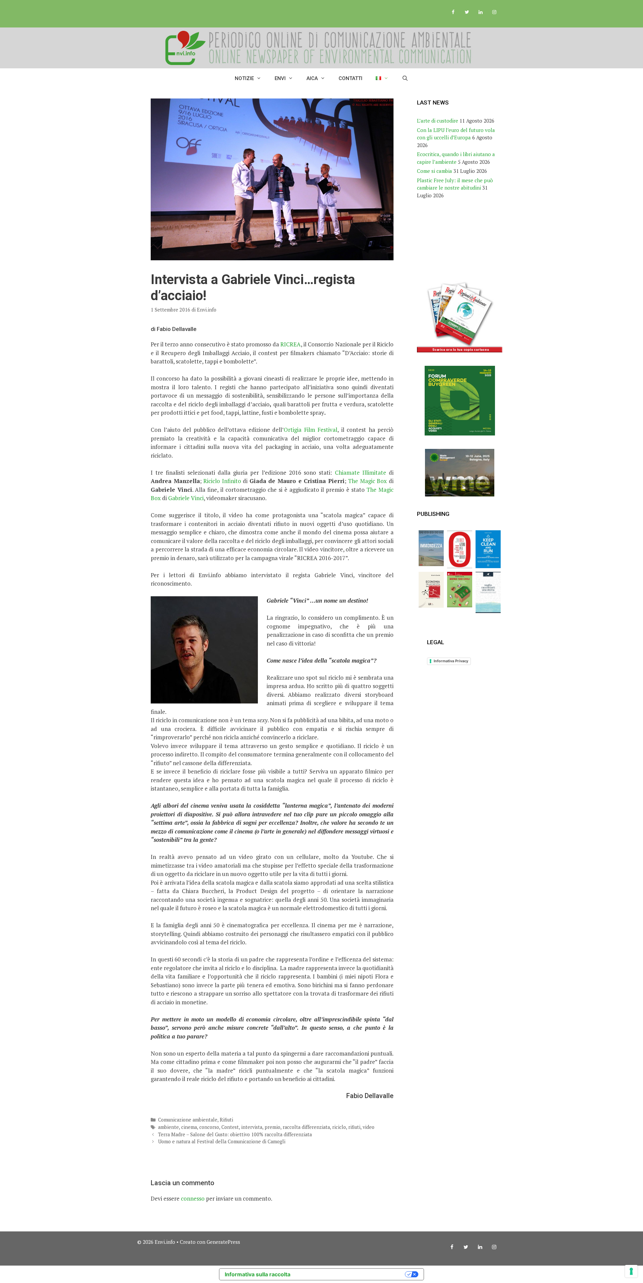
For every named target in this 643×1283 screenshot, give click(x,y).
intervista (251, 1127)
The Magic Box (367, 481)
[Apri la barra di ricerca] (405, 78)
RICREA (290, 344)
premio (272, 1127)
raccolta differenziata (306, 1127)
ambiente (168, 1127)
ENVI (280, 78)
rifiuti (354, 1127)
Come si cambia (434, 170)
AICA (312, 78)
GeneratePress (223, 1241)
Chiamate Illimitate (360, 472)
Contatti (350, 78)
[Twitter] (467, 12)
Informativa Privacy (451, 661)
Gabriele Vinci (186, 498)
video (368, 1127)
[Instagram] (494, 12)
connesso (193, 1198)
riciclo (339, 1127)
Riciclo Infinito (222, 481)
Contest (230, 1127)
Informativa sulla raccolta (257, 1274)
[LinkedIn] (480, 12)
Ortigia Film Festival (310, 429)
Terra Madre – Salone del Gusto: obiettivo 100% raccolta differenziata (235, 1134)
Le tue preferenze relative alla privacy (351, 1274)
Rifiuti (226, 1120)
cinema (189, 1127)
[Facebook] (453, 12)
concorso (209, 1127)
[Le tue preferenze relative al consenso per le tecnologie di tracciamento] (631, 1271)
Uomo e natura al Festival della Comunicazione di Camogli (221, 1141)
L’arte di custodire (437, 120)
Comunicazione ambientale (187, 1120)
